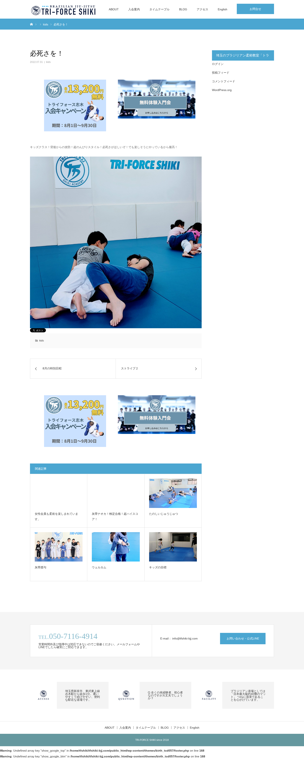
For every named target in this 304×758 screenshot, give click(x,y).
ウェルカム (99, 567)
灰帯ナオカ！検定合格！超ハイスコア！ (115, 516)
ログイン (218, 64)
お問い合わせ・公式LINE (243, 638)
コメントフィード (223, 81)
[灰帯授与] (59, 547)
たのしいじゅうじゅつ (163, 513)
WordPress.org (222, 90)
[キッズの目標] (173, 547)
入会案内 (134, 9)
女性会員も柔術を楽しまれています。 (56, 516)
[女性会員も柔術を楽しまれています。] (59, 493)
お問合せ (255, 9)
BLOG (183, 9)
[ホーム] (31, 24)
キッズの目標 (157, 567)
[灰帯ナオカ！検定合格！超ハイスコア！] (116, 493)
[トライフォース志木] (63, 9)
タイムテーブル (159, 9)
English (222, 9)
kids (48, 62)
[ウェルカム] (116, 547)
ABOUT (114, 9)
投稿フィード (220, 72)
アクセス (202, 9)
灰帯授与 (40, 567)
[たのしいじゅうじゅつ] (173, 493)
